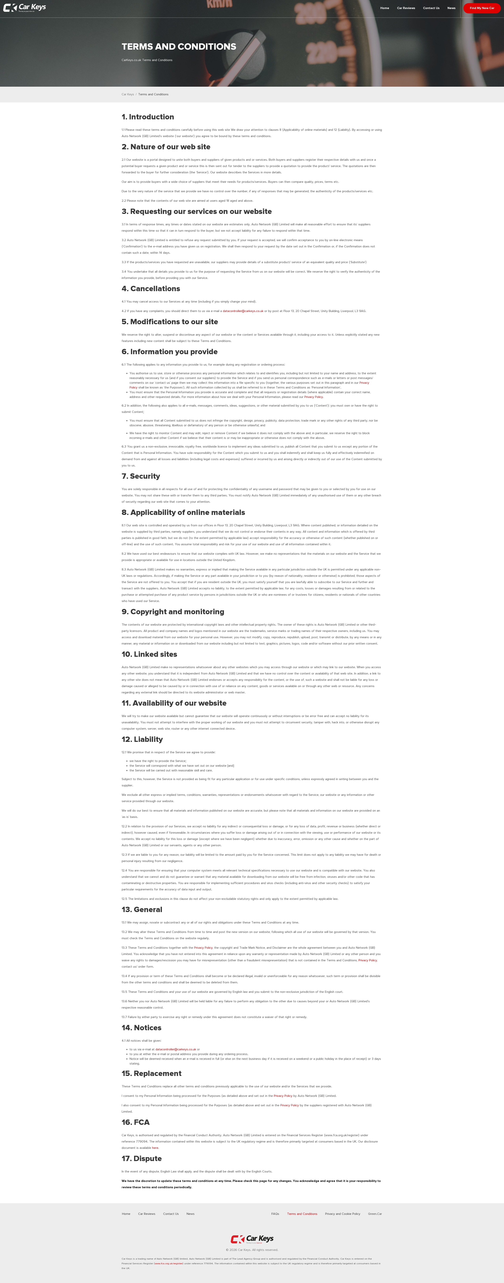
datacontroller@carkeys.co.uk (243, 311)
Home (384, 8)
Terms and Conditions (153, 94)
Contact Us (431, 8)
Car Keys (128, 94)
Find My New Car (482, 8)
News (451, 8)
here (155, 1148)
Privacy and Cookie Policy (342, 1214)
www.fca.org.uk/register (169, 1263)
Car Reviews (406, 8)
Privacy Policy (313, 397)
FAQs (275, 1214)
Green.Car (375, 1214)
